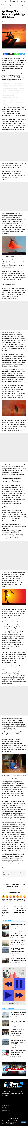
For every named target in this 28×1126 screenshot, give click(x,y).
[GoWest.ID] (14, 1)
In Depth (13, 926)
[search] (21, 1)
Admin (5, 21)
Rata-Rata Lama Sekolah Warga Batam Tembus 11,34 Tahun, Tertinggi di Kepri (18, 1052)
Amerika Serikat (15, 884)
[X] (11, 54)
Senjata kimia (9, 886)
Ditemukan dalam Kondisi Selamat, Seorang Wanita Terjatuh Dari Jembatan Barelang (18, 933)
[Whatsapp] (17, 54)
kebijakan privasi (12, 1122)
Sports (13, 1035)
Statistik (13, 1056)
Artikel (13, 937)
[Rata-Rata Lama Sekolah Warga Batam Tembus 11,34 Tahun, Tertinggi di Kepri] (5, 1053)
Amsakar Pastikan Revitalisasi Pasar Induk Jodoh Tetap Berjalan (18, 959)
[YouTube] (11, 1118)
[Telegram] (22, 54)
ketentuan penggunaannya (8, 1123)
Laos (24, 884)
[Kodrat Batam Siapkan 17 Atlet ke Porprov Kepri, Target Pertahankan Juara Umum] (5, 1032)
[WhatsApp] (15, 1118)
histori (21, 884)
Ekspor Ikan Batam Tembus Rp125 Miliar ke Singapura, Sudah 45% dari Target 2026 (18, 1042)
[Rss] (18, 1118)
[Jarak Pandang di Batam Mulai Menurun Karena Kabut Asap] (5, 943)
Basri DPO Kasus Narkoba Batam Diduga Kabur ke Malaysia (18, 1022)
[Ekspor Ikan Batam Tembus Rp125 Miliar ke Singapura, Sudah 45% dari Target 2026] (5, 1042)
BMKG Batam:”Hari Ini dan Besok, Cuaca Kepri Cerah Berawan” (18, 1013)
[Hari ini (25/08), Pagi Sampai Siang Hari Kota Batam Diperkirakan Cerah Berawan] (5, 950)
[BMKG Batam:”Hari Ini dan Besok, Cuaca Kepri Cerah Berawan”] (5, 1014)
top (14, 886)
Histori (4, 8)
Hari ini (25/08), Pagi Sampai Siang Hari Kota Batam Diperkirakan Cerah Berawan (17, 949)
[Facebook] (5, 54)
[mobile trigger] (3, 2)
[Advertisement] (14, 146)
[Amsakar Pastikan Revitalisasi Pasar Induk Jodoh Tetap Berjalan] (5, 960)
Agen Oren (8, 884)
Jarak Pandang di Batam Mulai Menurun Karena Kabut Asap (17, 941)
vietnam (17, 886)
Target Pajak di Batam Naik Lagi (18, 924)
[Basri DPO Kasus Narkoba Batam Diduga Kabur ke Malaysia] (5, 1023)
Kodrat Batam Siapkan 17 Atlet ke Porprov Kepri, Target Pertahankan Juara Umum (18, 1031)
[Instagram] (13, 1118)
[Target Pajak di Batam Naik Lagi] (5, 927)
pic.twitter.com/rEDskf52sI (10, 97)
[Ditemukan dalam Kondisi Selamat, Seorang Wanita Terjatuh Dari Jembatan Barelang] (5, 934)
